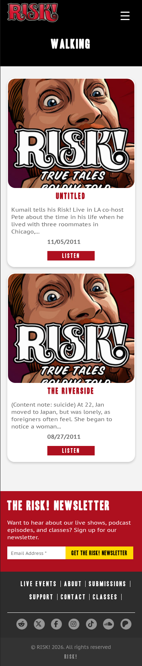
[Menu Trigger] (125, 15)
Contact (73, 597)
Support (41, 597)
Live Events (39, 584)
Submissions (108, 584)
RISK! (71, 656)
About (73, 584)
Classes (105, 597)
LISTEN (71, 256)
